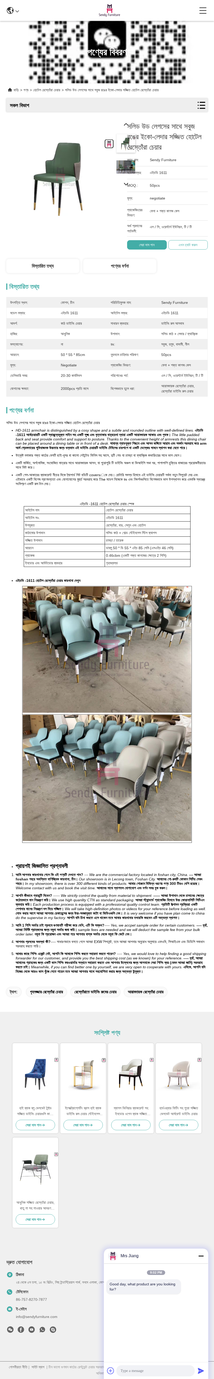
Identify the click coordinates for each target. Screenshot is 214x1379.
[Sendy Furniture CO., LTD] (109, 10)
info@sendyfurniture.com (36, 1317)
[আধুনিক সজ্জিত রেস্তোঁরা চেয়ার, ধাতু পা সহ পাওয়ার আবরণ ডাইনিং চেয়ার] (35, 1168)
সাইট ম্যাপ (38, 1367)
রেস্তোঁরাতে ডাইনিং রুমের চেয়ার (95, 992)
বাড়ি (16, 90)
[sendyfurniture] (53, 1331)
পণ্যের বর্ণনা (120, 266)
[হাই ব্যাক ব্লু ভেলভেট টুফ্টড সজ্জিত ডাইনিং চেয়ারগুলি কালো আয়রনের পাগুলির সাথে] (35, 1074)
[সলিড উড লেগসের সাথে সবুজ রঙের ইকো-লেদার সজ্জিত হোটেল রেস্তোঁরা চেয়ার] (60, 175)
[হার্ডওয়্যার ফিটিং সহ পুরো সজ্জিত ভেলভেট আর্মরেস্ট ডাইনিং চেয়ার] (178, 1074)
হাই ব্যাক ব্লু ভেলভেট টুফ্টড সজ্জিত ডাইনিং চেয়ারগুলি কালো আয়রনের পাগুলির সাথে (35, 1111)
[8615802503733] (42, 1331)
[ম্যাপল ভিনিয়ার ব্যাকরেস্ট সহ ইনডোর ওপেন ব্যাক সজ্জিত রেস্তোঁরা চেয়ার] (131, 1074)
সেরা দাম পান (146, 245)
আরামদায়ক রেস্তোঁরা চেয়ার (145, 992)
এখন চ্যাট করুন (188, 245)
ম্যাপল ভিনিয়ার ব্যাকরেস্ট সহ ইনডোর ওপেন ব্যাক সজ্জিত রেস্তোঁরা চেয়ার (131, 1111)
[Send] (201, 1370)
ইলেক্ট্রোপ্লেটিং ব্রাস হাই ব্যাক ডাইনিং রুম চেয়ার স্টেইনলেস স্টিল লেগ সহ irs (83, 1111)
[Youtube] (31, 1331)
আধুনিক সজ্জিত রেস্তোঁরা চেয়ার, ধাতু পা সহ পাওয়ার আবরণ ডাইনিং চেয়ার (35, 1205)
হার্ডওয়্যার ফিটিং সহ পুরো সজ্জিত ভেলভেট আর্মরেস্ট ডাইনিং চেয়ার (178, 1111)
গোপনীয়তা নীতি (18, 1367)
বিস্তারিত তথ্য (43, 266)
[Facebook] (21, 1331)
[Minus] (201, 1256)
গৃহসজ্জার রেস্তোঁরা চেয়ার (46, 992)
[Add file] (110, 1370)
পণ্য (25, 90)
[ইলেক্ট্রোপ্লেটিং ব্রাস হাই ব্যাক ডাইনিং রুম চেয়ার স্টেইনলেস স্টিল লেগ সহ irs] (83, 1074)
